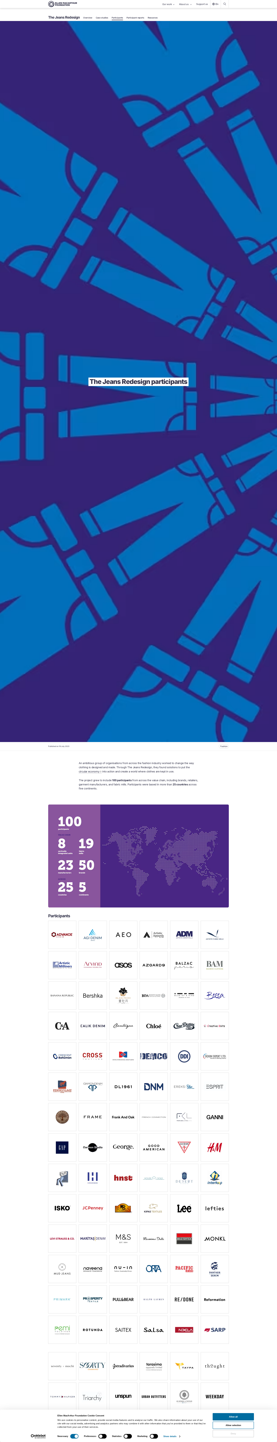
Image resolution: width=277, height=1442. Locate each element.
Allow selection (233, 1425)
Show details (169, 1436)
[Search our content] (225, 4)
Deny (233, 1433)
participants (117, 18)
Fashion (224, 746)
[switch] (102, 1436)
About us (184, 4)
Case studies (102, 18)
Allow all (233, 1417)
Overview (87, 18)
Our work (167, 4)
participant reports (135, 18)
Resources (153, 18)
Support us (202, 4)
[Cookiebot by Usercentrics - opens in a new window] (38, 1436)
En (217, 4)
